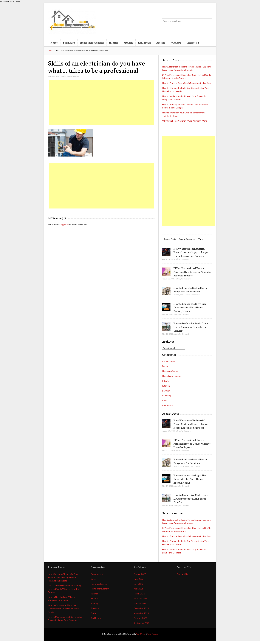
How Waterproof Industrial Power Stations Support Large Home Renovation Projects (190, 252)
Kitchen (128, 42)
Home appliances (170, 371)
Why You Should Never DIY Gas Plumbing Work (184, 120)
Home (54, 42)
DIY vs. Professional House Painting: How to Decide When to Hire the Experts (192, 272)
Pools (164, 400)
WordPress (140, 634)
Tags (200, 239)
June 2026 (138, 579)
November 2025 (141, 613)
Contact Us (192, 42)
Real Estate (144, 42)
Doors (165, 366)
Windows (175, 42)
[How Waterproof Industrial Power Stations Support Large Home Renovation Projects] (166, 252)
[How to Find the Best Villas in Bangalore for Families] (166, 291)
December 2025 (141, 608)
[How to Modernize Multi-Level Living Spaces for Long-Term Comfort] (166, 327)
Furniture (69, 42)
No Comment (185, 259)
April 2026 (138, 588)
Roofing (160, 42)
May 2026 (138, 584)
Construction (168, 361)
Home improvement (92, 42)
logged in (64, 224)
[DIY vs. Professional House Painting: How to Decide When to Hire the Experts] (166, 271)
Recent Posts (170, 239)
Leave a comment (73, 76)
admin (63, 76)
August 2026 (140, 574)
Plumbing (166, 395)
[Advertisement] (101, 102)
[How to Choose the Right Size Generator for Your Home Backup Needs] (166, 307)
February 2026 (140, 598)
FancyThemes (152, 634)
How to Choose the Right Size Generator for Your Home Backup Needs (189, 307)
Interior (113, 42)
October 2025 (140, 618)
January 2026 (140, 603)
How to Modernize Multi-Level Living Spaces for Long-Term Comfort (191, 327)
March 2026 (139, 593)
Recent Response (187, 239)
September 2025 (141, 623)
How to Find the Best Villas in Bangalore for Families (186, 83)
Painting (166, 390)
